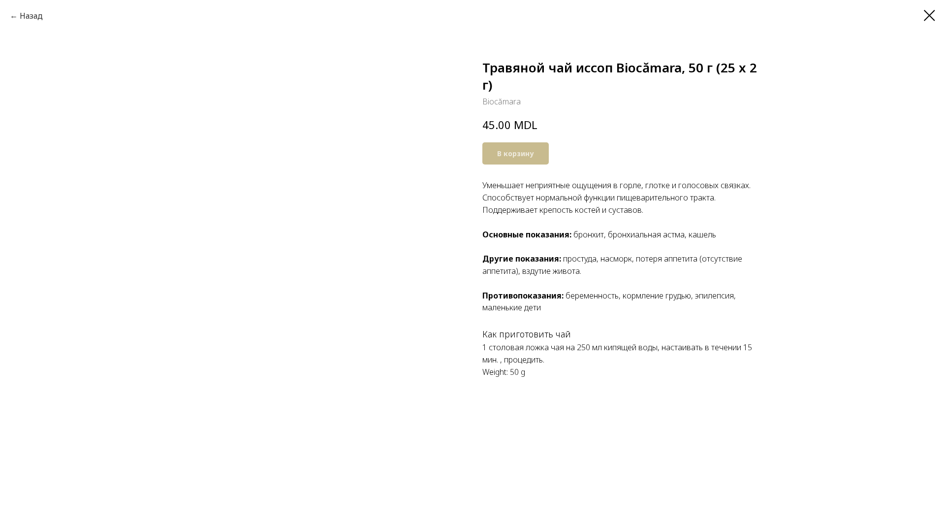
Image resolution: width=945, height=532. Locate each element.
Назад (31, 15)
